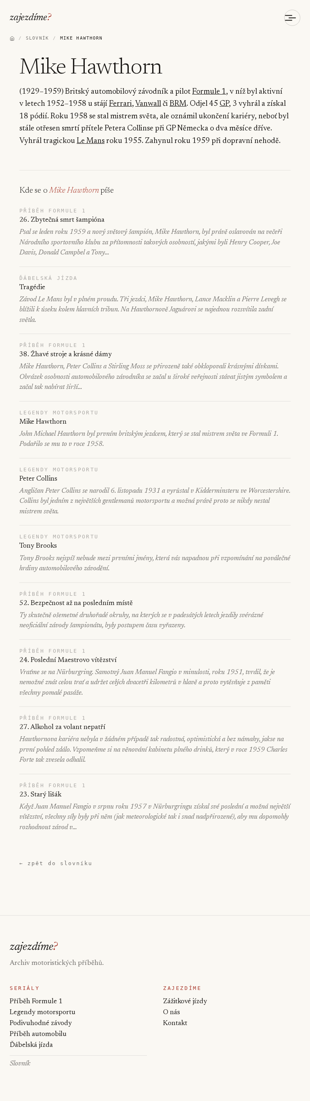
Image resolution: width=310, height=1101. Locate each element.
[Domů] (12, 38)
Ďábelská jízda (31, 1045)
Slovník (20, 1064)
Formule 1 (209, 92)
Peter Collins (38, 479)
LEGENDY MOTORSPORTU (58, 413)
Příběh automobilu (38, 1034)
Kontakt (175, 1023)
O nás (171, 1012)
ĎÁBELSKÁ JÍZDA (48, 278)
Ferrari (120, 104)
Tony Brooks (38, 546)
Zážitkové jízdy (185, 1001)
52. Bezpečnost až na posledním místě (76, 603)
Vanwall (148, 104)
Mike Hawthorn (43, 422)
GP (224, 104)
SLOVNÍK (37, 38)
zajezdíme (30, 18)
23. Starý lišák (40, 795)
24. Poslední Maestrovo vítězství (68, 660)
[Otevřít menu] (292, 18)
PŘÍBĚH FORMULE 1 (52, 211)
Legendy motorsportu (42, 1012)
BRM (178, 104)
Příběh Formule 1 (36, 1001)
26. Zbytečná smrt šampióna (62, 220)
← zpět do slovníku (55, 863)
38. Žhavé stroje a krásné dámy (65, 354)
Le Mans (91, 141)
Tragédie (32, 287)
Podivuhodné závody (41, 1023)
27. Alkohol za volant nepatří (62, 727)
